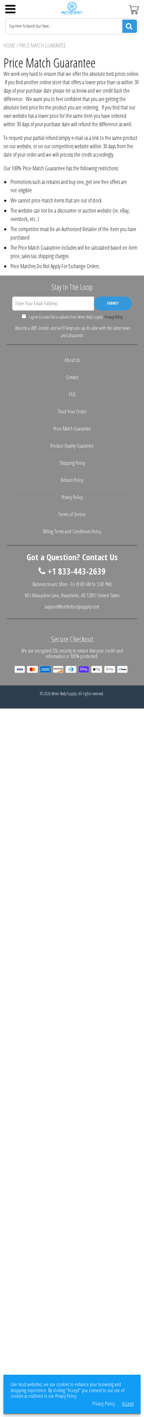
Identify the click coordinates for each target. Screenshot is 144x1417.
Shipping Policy (72, 463)
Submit (113, 303)
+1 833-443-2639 (77, 571)
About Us (72, 360)
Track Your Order (72, 411)
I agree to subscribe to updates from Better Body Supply (75, 317)
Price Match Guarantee (72, 428)
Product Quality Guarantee (72, 445)
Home (9, 45)
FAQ (72, 394)
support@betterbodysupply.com (72, 606)
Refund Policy (72, 480)
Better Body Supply (64, 694)
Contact (72, 377)
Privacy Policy (113, 317)
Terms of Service (72, 514)
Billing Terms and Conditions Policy (72, 531)
